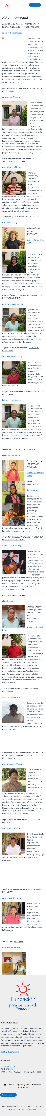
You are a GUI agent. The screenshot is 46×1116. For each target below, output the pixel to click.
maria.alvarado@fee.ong (12, 167)
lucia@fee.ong (33, 490)
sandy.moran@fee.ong (11, 898)
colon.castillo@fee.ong (11, 545)
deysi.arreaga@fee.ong (11, 828)
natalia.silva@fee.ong (11, 947)
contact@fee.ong (8, 1066)
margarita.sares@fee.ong (12, 764)
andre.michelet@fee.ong (12, 33)
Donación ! (35, 5)
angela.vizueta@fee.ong (12, 356)
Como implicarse (8, 1095)
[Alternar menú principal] (23, 6)
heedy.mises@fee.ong (11, 455)
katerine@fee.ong (9, 222)
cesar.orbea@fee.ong (11, 697)
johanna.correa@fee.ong (12, 304)
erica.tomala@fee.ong (11, 97)
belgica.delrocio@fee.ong (12, 400)
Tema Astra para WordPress (27, 1109)
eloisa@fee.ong (8, 601)
